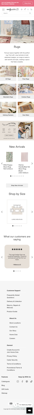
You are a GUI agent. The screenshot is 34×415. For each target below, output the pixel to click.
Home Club (13, 334)
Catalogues (6, 381)
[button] (2, 163)
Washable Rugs (8, 97)
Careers (12, 338)
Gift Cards (5, 389)
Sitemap (4, 393)
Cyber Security (12, 360)
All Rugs (8, 79)
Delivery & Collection (14, 301)
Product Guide (12, 311)
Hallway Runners (8, 115)
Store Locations (15, 323)
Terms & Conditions (14, 364)
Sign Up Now (27, 3)
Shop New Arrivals (17, 185)
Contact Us (13, 327)
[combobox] (17, 13)
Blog (3, 385)
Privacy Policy (12, 356)
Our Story (12, 331)
